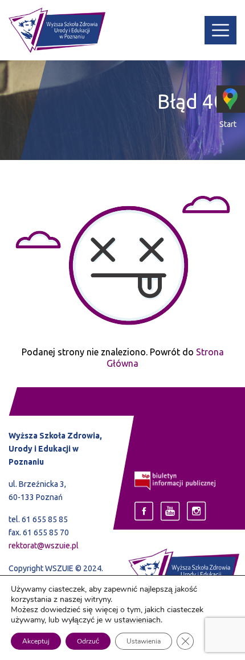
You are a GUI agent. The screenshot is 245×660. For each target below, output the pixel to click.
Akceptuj (36, 641)
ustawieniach (137, 620)
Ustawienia (143, 641)
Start (227, 124)
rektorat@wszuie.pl (44, 545)
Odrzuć (88, 641)
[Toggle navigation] (220, 30)
